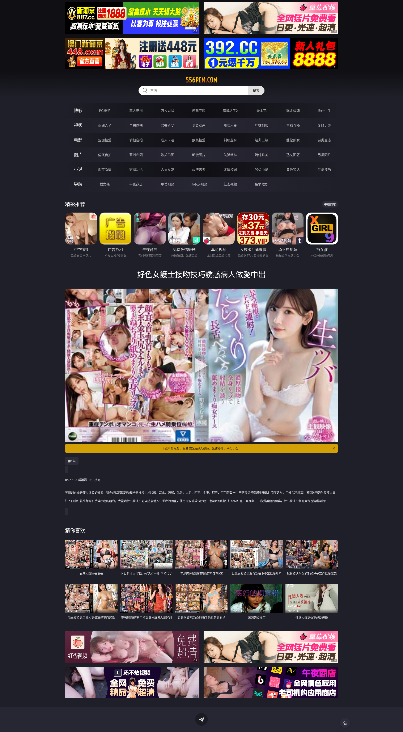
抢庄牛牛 (324, 110)
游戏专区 (198, 110)
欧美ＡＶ (167, 125)
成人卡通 (167, 140)
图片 (78, 155)
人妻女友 (167, 169)
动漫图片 (198, 154)
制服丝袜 (230, 140)
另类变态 (324, 140)
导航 (78, 184)
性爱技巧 (324, 169)
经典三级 (261, 140)
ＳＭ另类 (324, 125)
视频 (78, 125)
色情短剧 (261, 184)
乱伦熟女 (293, 140)
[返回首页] (345, 723)
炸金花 (261, 110)
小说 (78, 169)
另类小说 (261, 169)
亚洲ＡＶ (104, 125)
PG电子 (104, 110)
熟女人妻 (230, 125)
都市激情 (104, 169)
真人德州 (136, 110)
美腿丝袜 (230, 154)
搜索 (256, 90)
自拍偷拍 (136, 125)
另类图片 (324, 154)
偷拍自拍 (136, 140)
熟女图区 (293, 154)
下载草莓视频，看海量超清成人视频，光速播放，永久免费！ (201, 448)
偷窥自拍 (104, 154)
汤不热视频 (198, 184)
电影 (78, 140)
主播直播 (293, 125)
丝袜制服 (261, 125)
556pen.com (201, 80)
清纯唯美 (261, 154)
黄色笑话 (293, 169)
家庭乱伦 (136, 169)
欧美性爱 (198, 140)
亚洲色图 (136, 154)
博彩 (78, 110)
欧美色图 (167, 154)
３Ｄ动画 (198, 125)
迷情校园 (230, 169)
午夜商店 (136, 184)
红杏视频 (230, 184)
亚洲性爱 (104, 140)
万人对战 (167, 110)
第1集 (72, 461)
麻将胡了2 (230, 110)
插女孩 (105, 184)
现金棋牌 (293, 110)
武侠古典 (198, 169)
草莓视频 (167, 184)
